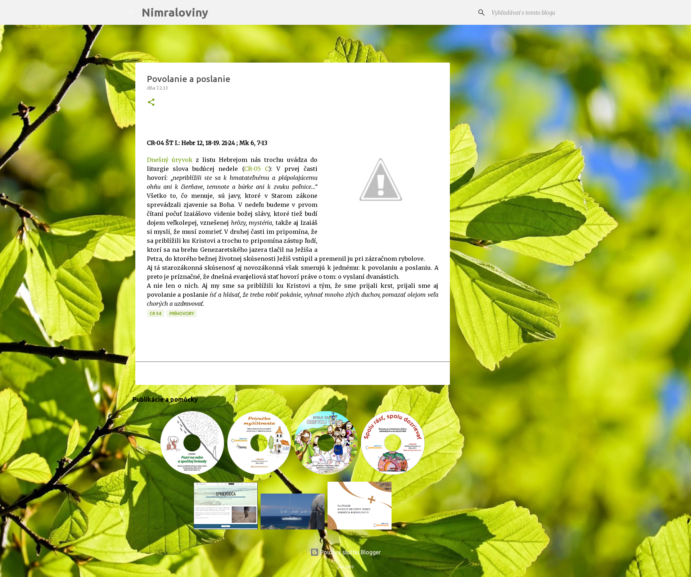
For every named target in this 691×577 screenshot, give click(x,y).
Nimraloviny (174, 12)
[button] (151, 103)
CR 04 (155, 313)
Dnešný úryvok (170, 159)
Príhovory (182, 313)
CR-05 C (256, 168)
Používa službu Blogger (350, 552)
